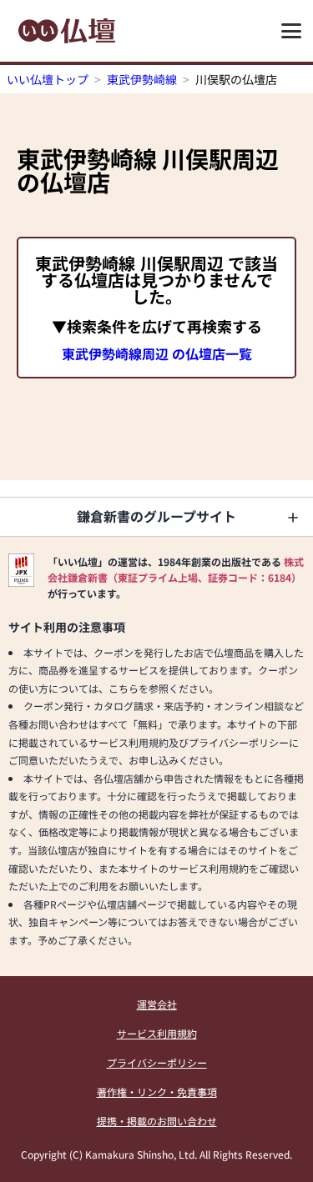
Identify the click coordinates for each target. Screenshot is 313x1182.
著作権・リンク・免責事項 (157, 1091)
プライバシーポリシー (157, 1062)
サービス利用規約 (157, 1033)
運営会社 (157, 1004)
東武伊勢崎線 (142, 79)
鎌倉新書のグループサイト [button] (156, 516)
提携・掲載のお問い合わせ (157, 1121)
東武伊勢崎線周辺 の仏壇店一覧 (157, 353)
